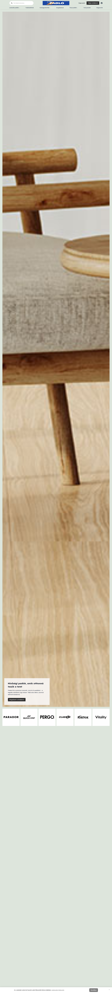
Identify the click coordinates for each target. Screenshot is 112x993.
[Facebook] (101, 3)
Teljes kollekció (93, 3)
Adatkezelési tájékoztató (58, 990)
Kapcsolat (82, 3)
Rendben (94, 990)
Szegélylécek (60, 7)
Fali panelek (87, 7)
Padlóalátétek (30, 7)
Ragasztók (100, 7)
